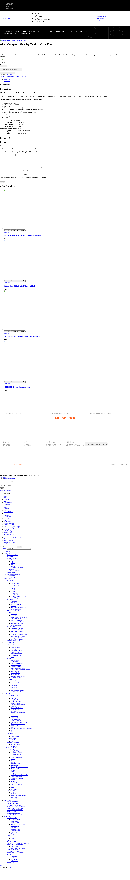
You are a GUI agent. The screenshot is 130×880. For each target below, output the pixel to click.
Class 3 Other (14, 591)
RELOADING (11, 559)
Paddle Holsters (15, 671)
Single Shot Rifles (16, 625)
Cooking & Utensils (16, 757)
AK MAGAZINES (12, 802)
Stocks (12, 732)
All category (7, 551)
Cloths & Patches (15, 652)
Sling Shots (14, 789)
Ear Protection (11, 575)
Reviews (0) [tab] (5, 138)
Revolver (13, 606)
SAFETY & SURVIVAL (14, 791)
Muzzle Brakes (15, 709)
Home (5, 496)
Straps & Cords (15, 768)
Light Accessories (16, 819)
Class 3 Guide (6, 444)
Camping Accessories (17, 752)
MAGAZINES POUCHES (15, 810)
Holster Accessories (16, 666)
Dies (12, 564)
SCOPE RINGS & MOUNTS (15, 853)
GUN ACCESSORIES (13, 714)
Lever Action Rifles (16, 620)
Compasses (14, 755)
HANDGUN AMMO (13, 558)
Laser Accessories (16, 837)
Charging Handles (16, 701)
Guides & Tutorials (50, 441)
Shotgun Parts (14, 746)
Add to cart (3, 66)
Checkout (6, 515)
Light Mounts (14, 821)
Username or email (6, 482)
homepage (8, 31)
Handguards (14, 706)
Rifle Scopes (14, 861)
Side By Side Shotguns (17, 638)
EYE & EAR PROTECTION (12, 574)
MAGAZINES (8, 800)
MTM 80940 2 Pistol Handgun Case (17, 387)
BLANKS (10, 556)
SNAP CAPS (11, 572)
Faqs (25, 442)
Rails (12, 727)
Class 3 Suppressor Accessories (19, 596)
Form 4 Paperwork (29, 445)
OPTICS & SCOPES (10, 816)
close (9, 867)
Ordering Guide (7, 445)
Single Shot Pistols (16, 609)
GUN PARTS (7, 693)
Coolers (13, 759)
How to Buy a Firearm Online (53, 444)
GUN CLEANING (12, 644)
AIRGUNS (10, 580)
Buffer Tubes (14, 698)
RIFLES (9, 612)
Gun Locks (14, 685)
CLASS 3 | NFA (11, 588)
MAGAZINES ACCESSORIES (16, 806)
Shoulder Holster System (17, 676)
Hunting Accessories (16, 784)
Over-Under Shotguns (17, 631)
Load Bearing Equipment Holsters (20, 669)
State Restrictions (50, 442)
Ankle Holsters (15, 660)
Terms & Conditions (71, 444)
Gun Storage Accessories (18, 690)
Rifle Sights (14, 832)
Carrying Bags (15, 682)
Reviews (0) (7, 81)
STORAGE (33, 31)
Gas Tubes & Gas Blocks (18, 704)
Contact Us (6, 442)
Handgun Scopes (15, 857)
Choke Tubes (14, 717)
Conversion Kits (15, 719)
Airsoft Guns (14, 587)
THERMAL (10, 862)
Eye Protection (11, 577)
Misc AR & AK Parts (17, 708)
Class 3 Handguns (16, 590)
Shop (25, 441)
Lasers (12, 838)
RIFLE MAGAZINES (13, 813)
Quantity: (2, 62)
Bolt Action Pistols (16, 601)
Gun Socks (14, 689)
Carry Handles (15, 700)
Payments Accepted (9, 502)
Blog (5, 510)
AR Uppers (14, 615)
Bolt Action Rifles (16, 618)
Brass (12, 561)
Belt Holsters (14, 661)
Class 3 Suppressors (16, 598)
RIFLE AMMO (11, 569)
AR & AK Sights (15, 829)
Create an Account (9, 478)
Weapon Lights (15, 826)
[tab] (64, 79)
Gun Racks (14, 687)
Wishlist (6, 543)
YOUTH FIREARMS (13, 641)
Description (7, 79)
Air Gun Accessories (16, 582)
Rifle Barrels (14, 740)
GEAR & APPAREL (20, 31)
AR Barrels (14, 697)
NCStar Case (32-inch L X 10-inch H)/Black (19, 286)
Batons (13, 792)
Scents (12, 787)
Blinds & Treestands (16, 776)
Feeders (13, 781)
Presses (13, 566)
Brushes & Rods (15, 647)
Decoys (13, 779)
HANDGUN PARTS (13, 733)
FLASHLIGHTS (12, 818)
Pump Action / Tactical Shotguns (20, 633)
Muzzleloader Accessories (18, 724)
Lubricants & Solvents (17, 655)
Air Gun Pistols (15, 583)
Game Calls (14, 783)
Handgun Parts (15, 736)
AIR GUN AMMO (12, 555)
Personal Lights (15, 822)
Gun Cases (43, 31)
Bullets (13, 563)
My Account (27, 444)
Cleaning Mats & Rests (17, 650)
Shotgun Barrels (15, 744)
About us (5, 441)
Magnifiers (14, 859)
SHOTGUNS (11, 626)
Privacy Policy (70, 442)
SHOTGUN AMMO (13, 571)
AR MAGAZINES (12, 803)
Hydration (13, 762)
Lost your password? (6, 490)
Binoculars (14, 856)
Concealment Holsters (17, 663)
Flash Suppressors (16, 703)
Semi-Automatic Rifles (17, 623)
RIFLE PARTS (11, 738)
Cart (5, 513)
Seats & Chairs (15, 765)
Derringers (14, 602)
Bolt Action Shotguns (17, 628)
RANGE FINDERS (12, 850)
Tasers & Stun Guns (16, 799)
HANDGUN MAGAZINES (15, 805)
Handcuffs (13, 794)
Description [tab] (5, 85)
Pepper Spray (14, 797)
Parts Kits (13, 711)
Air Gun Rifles (15, 585)
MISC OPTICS (11, 840)
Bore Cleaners (15, 645)
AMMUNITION (8, 553)
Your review (38, 168)
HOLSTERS (10, 658)
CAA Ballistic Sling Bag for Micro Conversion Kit (22, 336)
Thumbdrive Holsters (16, 677)
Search (19, 547)
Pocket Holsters (15, 674)
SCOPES (9, 854)
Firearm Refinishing (16, 653)
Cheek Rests (14, 716)
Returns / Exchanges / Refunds (75, 445)
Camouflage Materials (17, 778)
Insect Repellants (15, 763)
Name (25, 171)
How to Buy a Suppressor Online (54, 445)
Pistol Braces (14, 725)
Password (3, 485)
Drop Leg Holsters (16, 665)
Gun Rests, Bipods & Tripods (19, 722)
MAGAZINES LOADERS (15, 808)
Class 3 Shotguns (15, 594)
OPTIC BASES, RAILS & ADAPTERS (18, 843)
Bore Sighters (14, 846)
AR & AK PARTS (12, 695)
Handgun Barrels (15, 735)
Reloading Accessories (17, 567)
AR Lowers (14, 614)
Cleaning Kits (14, 649)
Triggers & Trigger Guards (18, 712)
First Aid (13, 760)
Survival (13, 770)
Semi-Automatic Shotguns (18, 636)
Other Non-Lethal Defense (18, 795)
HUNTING (10, 773)
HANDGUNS (11, 599)
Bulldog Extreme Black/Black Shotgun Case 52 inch (22, 235)
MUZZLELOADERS (13, 610)
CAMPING (10, 749)
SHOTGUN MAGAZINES (15, 814)
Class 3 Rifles (14, 593)
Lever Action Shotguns (17, 630)
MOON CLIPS (11, 811)
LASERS (9, 835)
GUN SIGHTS (11, 827)
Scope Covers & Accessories (19, 848)
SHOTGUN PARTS (13, 743)
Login (2, 488)
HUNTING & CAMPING (11, 748)
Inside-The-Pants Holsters (18, 668)
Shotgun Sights (15, 834)
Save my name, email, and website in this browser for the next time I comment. (24, 177)
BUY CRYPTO (8, 512)
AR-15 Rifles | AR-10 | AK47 (19, 617)
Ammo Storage (15, 681)
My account (7, 529)
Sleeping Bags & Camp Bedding (20, 767)
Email (25, 174)
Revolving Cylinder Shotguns (19, 634)
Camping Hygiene (16, 754)
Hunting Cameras (15, 786)
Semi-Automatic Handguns (18, 607)
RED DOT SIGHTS (13, 851)
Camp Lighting (15, 751)
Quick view (7, 230)
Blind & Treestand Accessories (19, 775)
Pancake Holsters (15, 673)
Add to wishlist (4, 73)
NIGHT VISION (12, 842)
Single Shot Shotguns (17, 639)
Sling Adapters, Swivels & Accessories (21, 728)
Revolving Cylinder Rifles (18, 622)
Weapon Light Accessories (18, 824)
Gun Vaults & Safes (16, 692)
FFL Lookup (69, 441)
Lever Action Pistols (16, 604)
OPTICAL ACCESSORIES (15, 845)
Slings (12, 730)
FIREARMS (7, 579)
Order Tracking (8, 531)
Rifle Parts (13, 741)
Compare (12, 73)
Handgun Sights (15, 830)
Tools (12, 657)
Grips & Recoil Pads (16, 720)
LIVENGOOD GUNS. (17, 464)
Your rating (3, 155)
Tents (12, 771)
